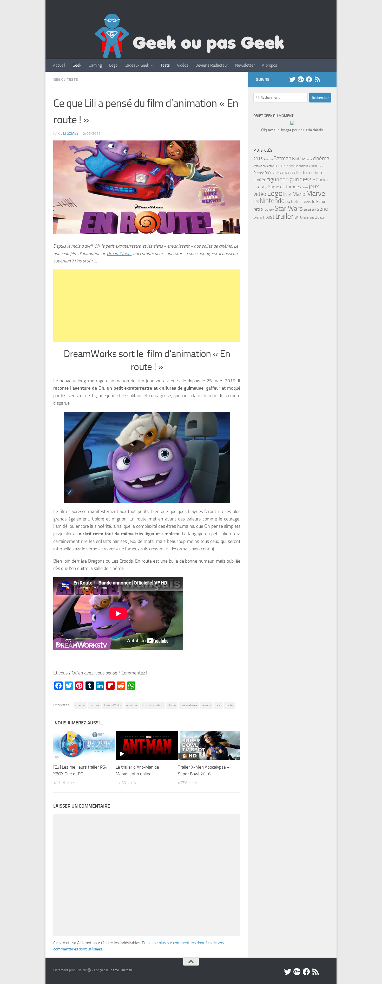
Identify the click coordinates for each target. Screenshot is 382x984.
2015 (258, 158)
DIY (267, 173)
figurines (297, 179)
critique (94, 705)
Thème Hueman (120, 970)
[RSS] (317, 79)
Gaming (95, 65)
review (206, 705)
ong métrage (189, 705)
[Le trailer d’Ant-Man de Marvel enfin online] (147, 745)
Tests (165, 65)
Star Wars (289, 208)
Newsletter (245, 65)
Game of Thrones (284, 187)
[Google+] (301, 79)
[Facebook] (309, 79)
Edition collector (292, 172)
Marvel (316, 193)
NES (256, 202)
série (322, 209)
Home (172, 705)
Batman (282, 158)
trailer (230, 705)
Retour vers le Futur (308, 201)
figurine (276, 179)
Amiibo (268, 159)
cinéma (80, 705)
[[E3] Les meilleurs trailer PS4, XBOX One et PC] (84, 745)
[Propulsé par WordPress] (89, 970)
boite (309, 159)
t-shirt (259, 217)
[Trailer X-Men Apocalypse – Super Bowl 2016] (209, 745)
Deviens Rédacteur (211, 65)
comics (280, 165)
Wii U (298, 217)
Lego (113, 65)
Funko (322, 179)
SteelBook (310, 209)
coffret (257, 166)
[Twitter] (292, 79)
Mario (298, 194)
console (292, 166)
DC (321, 165)
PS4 (287, 202)
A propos (269, 65)
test (218, 705)
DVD (273, 173)
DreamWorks (119, 253)
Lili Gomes (69, 133)
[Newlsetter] (325, 79)
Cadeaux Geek (137, 65)
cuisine (313, 166)
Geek (77, 65)
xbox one (309, 218)
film (312, 180)
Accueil (59, 65)
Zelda (319, 217)
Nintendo (272, 200)
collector (268, 166)
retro (258, 209)
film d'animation (152, 705)
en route (131, 705)
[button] (146, 187)
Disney (258, 173)
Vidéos (182, 65)
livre (287, 194)
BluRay (298, 158)
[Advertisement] (146, 305)
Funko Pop (260, 187)
